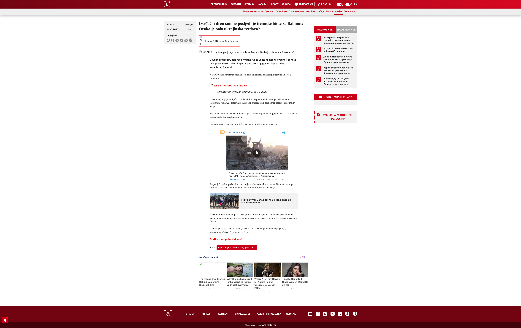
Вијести (236, 4)
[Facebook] (318, 314)
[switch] (340, 4)
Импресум (206, 314)
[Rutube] (340, 314)
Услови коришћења (268, 314)
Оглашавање (242, 314)
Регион (329, 11)
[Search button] (355, 4)
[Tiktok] (347, 314)
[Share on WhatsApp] (186, 40)
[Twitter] (333, 314)
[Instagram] (325, 314)
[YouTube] (310, 314)
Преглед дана (219, 4)
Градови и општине (299, 11)
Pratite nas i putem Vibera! (226, 239)
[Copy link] (168, 40)
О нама (189, 314)
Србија (320, 11)
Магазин (263, 4)
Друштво (269, 11)
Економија (349, 11)
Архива (286, 4)
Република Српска (253, 11)
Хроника (249, 4)
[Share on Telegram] (177, 40)
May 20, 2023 (259, 92)
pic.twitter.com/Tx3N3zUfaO (230, 85)
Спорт (275, 4)
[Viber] (355, 313)
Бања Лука (281, 11)
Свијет (338, 11)
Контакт (223, 314)
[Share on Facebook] (172, 40)
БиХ (313, 11)
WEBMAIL (291, 314)
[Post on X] (181, 40)
